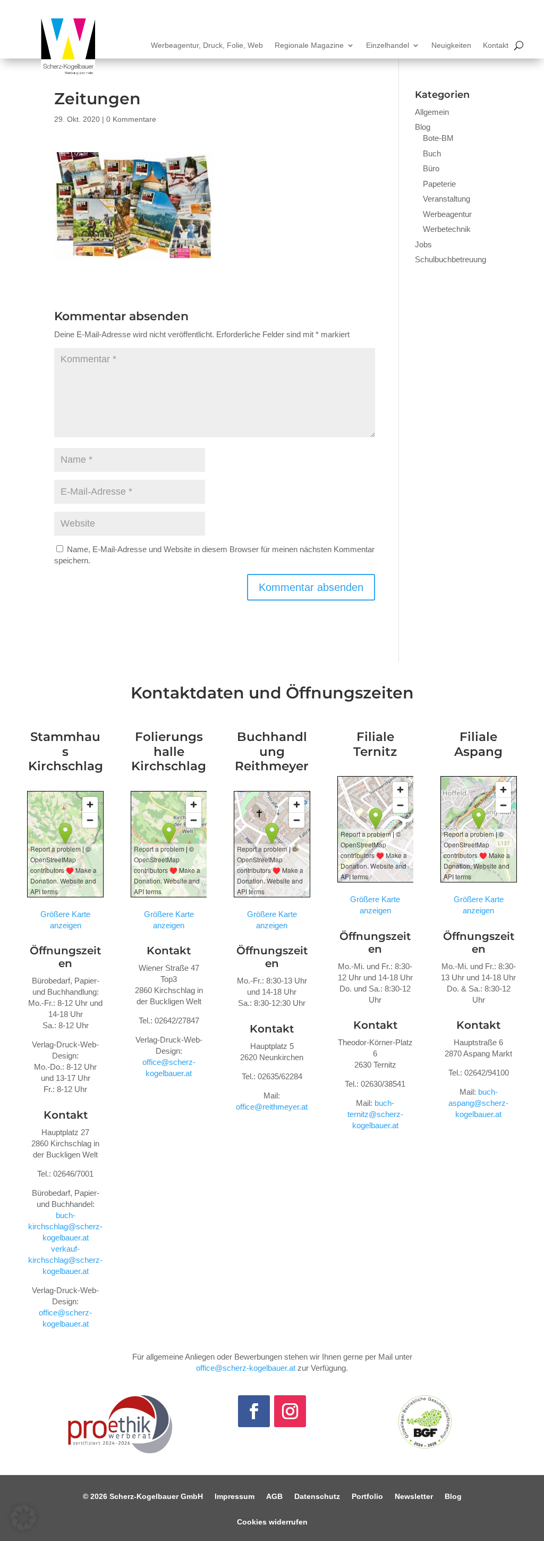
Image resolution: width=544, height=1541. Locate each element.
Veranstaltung (446, 198)
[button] (23, 1517)
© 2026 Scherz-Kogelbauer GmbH (143, 1497)
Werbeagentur (447, 214)
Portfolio (367, 1497)
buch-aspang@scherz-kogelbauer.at (478, 1103)
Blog (422, 126)
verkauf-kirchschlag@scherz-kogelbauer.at (65, 1260)
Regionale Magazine (309, 45)
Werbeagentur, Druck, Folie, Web (207, 45)
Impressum (234, 1497)
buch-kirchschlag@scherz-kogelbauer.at (65, 1226)
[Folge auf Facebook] (254, 1411)
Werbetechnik (447, 229)
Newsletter (414, 1497)
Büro (431, 168)
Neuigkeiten (451, 45)
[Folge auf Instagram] (290, 1411)
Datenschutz (317, 1497)
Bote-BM (438, 138)
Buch (432, 153)
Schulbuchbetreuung (450, 259)
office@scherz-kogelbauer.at (245, 1367)
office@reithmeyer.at (272, 1106)
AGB (274, 1497)
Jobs (423, 244)
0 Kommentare (131, 119)
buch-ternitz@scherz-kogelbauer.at (375, 1114)
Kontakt (495, 45)
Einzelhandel (387, 45)
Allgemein (432, 111)
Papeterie (439, 183)
